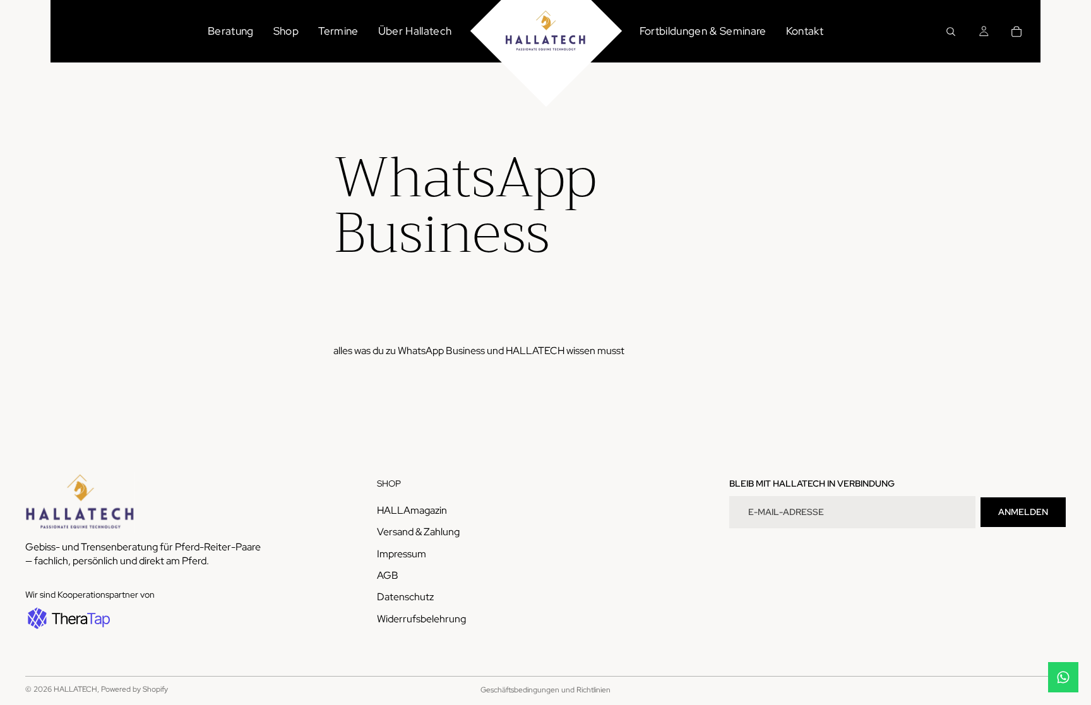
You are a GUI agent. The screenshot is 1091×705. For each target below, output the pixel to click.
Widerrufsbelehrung (421, 618)
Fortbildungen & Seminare (703, 31)
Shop (286, 31)
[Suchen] (951, 31)
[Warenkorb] (1016, 31)
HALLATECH (75, 689)
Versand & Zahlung (418, 532)
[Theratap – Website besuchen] (67, 619)
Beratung (231, 31)
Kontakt (804, 31)
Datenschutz (405, 597)
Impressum (401, 553)
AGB (387, 575)
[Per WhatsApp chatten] (1063, 677)
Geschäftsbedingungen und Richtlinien (545, 690)
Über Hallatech (415, 31)
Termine (338, 31)
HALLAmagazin (412, 510)
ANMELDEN (1023, 512)
